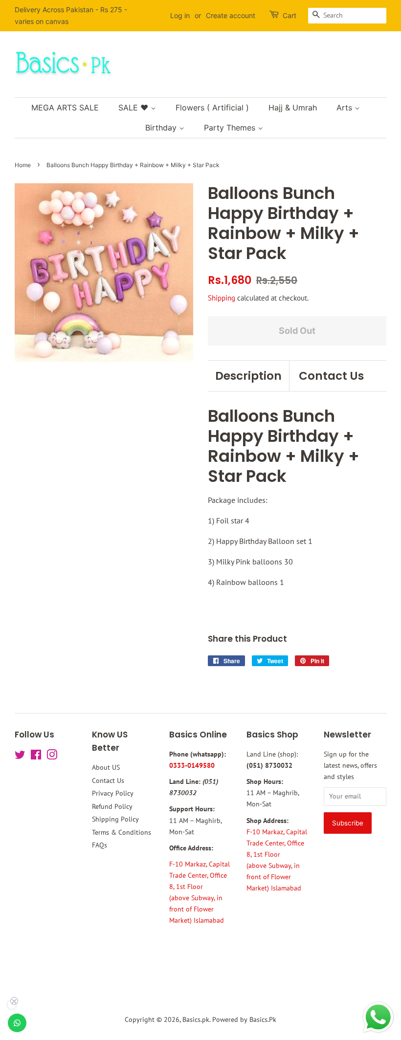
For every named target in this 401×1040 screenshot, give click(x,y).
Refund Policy (112, 806)
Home (23, 165)
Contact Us (331, 376)
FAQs (99, 845)
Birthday (162, 127)
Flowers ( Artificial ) (212, 107)
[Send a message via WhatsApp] (378, 1017)
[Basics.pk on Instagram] (51, 756)
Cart (289, 15)
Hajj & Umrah (292, 107)
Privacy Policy (113, 793)
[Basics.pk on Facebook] (36, 756)
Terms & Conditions (121, 832)
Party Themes (231, 127)
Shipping (221, 298)
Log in (180, 15)
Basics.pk (195, 1019)
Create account (230, 15)
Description (248, 376)
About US (106, 767)
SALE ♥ (134, 107)
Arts (345, 107)
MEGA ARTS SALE (65, 107)
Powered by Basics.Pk (244, 1019)
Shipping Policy (115, 819)
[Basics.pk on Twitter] (20, 756)
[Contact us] (17, 1023)
